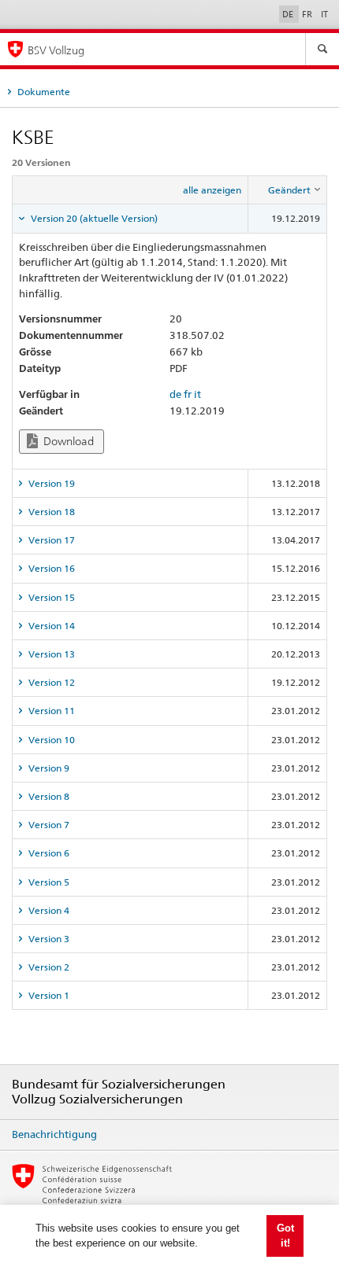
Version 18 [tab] (50, 511)
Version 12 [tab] (50, 682)
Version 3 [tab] (47, 939)
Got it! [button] (285, 1236)
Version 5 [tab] (47, 882)
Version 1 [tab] (47, 995)
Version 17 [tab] (50, 540)
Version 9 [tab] (47, 768)
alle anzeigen (212, 190)
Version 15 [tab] (50, 597)
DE (289, 14)
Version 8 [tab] (47, 796)
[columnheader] (287, 190)
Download (67, 441)
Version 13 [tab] (50, 654)
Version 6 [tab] (47, 853)
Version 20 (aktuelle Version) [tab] (93, 218)
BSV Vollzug (56, 50)
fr (188, 394)
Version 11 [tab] (50, 710)
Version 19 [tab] (50, 483)
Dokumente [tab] (42, 92)
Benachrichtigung (54, 1134)
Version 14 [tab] (50, 626)
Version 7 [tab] (47, 825)
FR (308, 14)
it (197, 394)
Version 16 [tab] (50, 568)
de (175, 394)
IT (324, 14)
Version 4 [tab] (47, 910)
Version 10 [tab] (50, 740)
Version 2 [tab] (47, 967)
